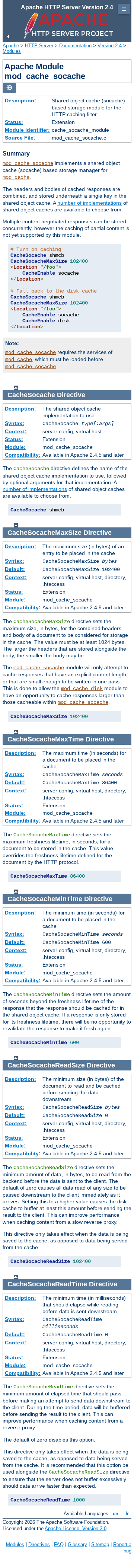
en (115, 1513)
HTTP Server (39, 45)
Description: (20, 100)
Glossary (77, 1544)
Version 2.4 (110, 45)
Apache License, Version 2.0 (75, 1528)
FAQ (59, 1544)
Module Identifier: (27, 130)
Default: (15, 569)
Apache (11, 45)
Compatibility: (23, 455)
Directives (39, 1544)
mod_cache (16, 177)
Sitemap (100, 1544)
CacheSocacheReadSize (78, 1472)
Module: (15, 447)
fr (127, 1513)
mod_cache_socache (28, 163)
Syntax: (14, 423)
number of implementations (89, 203)
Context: (16, 431)
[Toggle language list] (9, 88)
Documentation (75, 45)
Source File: (20, 138)
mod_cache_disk (82, 689)
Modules (12, 51)
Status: (14, 122)
